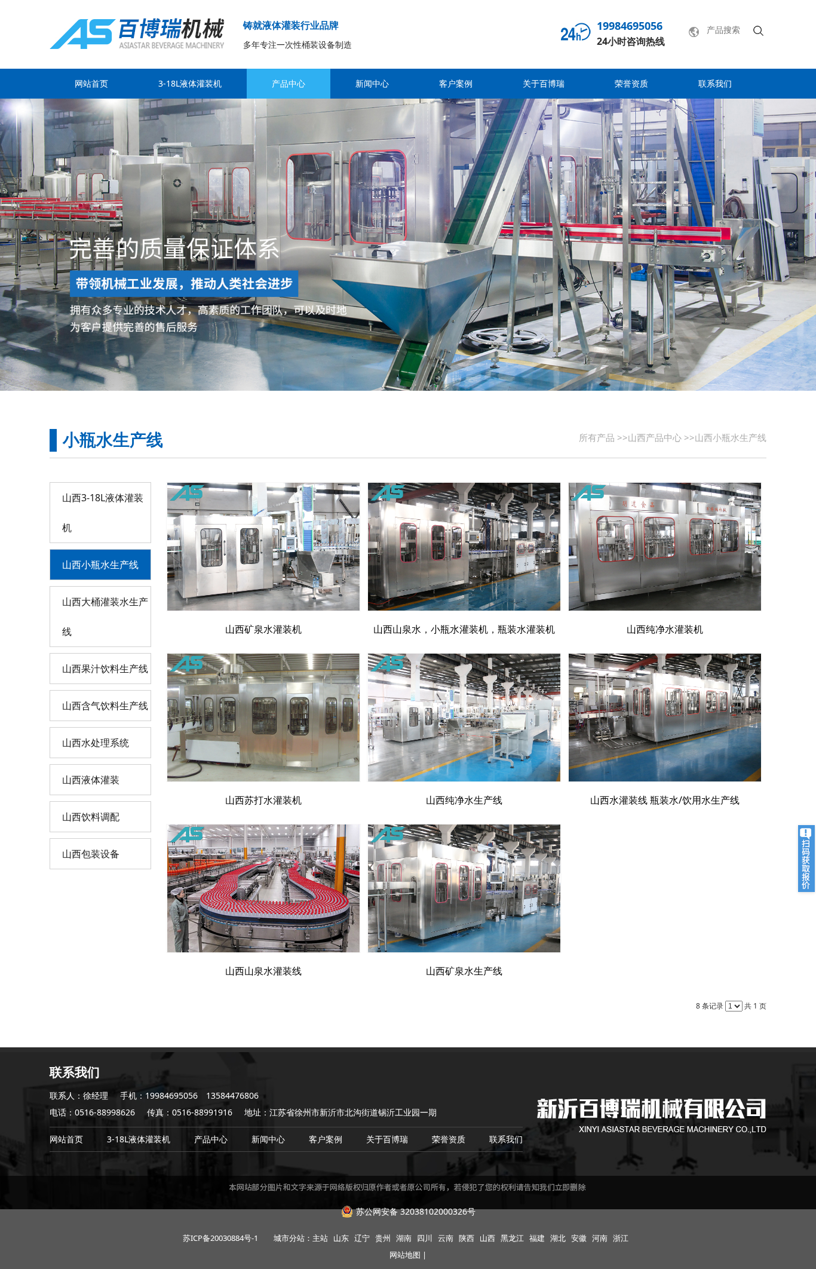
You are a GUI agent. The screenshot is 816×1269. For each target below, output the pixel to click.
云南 (445, 1238)
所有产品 (597, 437)
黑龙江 (512, 1238)
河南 (600, 1238)
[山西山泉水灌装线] (263, 888)
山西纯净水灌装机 (665, 629)
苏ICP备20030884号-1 (220, 1238)
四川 (424, 1238)
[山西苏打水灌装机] (263, 717)
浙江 (620, 1238)
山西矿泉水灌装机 (263, 629)
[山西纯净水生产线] (464, 717)
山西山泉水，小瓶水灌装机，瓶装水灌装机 (464, 629)
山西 (487, 1238)
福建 (537, 1238)
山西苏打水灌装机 (263, 800)
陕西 (466, 1238)
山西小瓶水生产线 (730, 437)
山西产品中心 (655, 437)
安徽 (579, 1238)
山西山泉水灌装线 (263, 970)
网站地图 (405, 1254)
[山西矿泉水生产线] (464, 888)
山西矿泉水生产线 (464, 970)
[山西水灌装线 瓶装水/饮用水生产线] (664, 717)
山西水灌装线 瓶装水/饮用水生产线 (665, 800)
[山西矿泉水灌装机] (263, 546)
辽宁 (362, 1238)
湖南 (404, 1238)
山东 (341, 1238)
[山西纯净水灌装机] (664, 546)
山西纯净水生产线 (464, 800)
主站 (320, 1238)
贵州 (383, 1238)
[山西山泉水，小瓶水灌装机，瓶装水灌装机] (464, 546)
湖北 (558, 1238)
